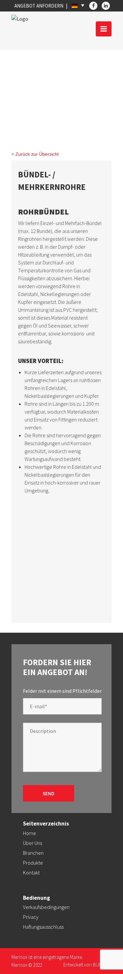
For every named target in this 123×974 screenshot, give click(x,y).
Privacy (30, 917)
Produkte (33, 862)
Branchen (33, 852)
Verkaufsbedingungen (46, 907)
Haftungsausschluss (43, 926)
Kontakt (31, 872)
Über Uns (32, 843)
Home (29, 833)
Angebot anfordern (38, 6)
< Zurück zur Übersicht (35, 154)
